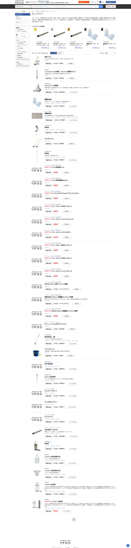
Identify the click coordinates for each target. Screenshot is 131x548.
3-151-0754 (68, 340)
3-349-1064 (57, 419)
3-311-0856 (47, 326)
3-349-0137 (52, 129)
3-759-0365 (57, 508)
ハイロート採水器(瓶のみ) (52, 456)
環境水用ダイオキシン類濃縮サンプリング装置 (59, 297)
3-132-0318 (57, 117)
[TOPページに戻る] (19, 2)
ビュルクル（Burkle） (50, 388)
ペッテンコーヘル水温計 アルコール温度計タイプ (60, 71)
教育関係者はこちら (84, 2)
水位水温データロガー (51, 429)
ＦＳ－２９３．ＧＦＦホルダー (61, 232)
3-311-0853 (47, 433)
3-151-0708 (63, 157)
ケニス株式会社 (41, 2)
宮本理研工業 (48, 83)
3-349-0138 (63, 129)
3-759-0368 (47, 474)
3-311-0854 (52, 433)
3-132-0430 (74, 117)
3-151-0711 (52, 366)
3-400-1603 (47, 247)
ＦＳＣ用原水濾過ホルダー (60, 180)
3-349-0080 (47, 404)
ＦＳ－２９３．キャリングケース (62, 271)
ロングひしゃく (49, 138)
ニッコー (47, 97)
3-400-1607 (47, 195)
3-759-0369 (47, 460)
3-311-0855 (57, 433)
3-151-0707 (57, 157)
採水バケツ (48, 56)
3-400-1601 (47, 273)
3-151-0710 (47, 366)
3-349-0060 (47, 89)
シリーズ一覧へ (73, 92)
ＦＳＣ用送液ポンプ (58, 167)
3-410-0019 (47, 380)
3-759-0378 (63, 491)
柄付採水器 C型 (50, 337)
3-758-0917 (47, 75)
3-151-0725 (47, 352)
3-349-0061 (52, 89)
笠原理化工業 (48, 374)
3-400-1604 (47, 234)
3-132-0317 (52, 117)
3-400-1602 (47, 260)
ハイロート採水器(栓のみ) (52, 470)
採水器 (47, 127)
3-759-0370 (52, 491)
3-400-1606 (47, 208)
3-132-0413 (47, 103)
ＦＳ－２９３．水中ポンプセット (62, 206)
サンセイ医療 (48, 111)
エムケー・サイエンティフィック (53, 322)
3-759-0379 (63, 474)
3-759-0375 (57, 460)
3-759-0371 (52, 474)
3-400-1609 (47, 169)
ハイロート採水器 (50, 484)
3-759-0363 (52, 508)
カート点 (111, 6)
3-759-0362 (47, 508)
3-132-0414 (52, 103)
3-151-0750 (47, 340)
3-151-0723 (47, 140)
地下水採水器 (49, 364)
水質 (48, 11)
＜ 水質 (23, 11)
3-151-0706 (52, 157)
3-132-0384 (68, 117)
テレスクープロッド (51, 390)
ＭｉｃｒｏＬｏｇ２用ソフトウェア (55, 324)
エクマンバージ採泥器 (51, 85)
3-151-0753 (63, 340)
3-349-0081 (52, 404)
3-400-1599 (47, 300)
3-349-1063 (52, 419)
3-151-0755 (74, 340)
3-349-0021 (57, 129)
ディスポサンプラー (51, 402)
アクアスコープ (49, 349)
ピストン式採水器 (50, 376)
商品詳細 (70, 63)
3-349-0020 (47, 129)
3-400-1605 (47, 221)
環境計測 (43, 11)
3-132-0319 (63, 117)
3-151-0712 (57, 366)
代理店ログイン (111, 2)
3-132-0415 (57, 103)
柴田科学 (47, 69)
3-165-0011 (47, 60)
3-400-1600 (47, 286)
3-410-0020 (52, 380)
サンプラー (53, 11)
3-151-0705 (47, 157)
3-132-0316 (47, 117)
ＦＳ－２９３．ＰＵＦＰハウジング (62, 219)
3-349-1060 (47, 393)
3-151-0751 (52, 340)
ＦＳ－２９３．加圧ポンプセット (62, 245)
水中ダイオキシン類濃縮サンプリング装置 (64, 311)
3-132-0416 (63, 103)
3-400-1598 (47, 313)
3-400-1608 (47, 182)
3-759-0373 (57, 491)
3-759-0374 (57, 474)
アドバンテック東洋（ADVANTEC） (53, 165)
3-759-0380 (63, 460)
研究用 (37, 11)
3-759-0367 (47, 491)
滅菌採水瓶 (48, 99)
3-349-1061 (52, 393)
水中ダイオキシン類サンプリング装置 (56, 284)
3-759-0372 (52, 460)
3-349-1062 (47, 419)
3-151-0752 (57, 340)
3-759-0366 (63, 508)
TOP (33, 11)
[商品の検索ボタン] (101, 6)
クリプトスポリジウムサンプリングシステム (65, 193)
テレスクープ (49, 416)
